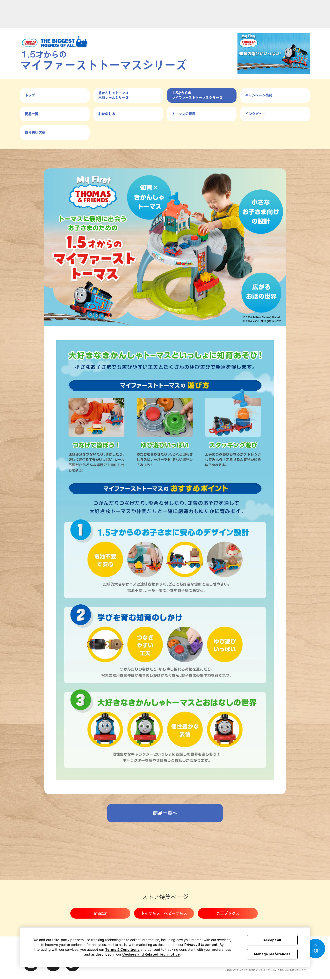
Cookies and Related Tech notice (151, 954)
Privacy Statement (201, 945)
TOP (315, 951)
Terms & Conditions (122, 949)
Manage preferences (272, 954)
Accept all (272, 940)
